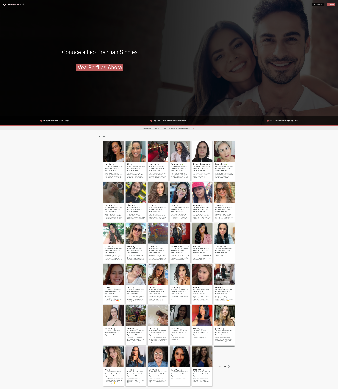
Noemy (196, 328)
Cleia (129, 287)
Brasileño (172, 128)
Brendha (131, 328)
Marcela (219, 164)
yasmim (108, 328)
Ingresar (331, 4)
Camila (174, 287)
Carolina (175, 328)
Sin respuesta (219, 255)
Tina (173, 205)
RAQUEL (175, 370)
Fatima (196, 205)
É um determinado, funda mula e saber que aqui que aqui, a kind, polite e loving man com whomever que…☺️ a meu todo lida (114, 381)
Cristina (108, 205)
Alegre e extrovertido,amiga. (178, 378)
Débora (196, 246)
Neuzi (151, 246)
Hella (129, 370)
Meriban (197, 370)
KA (106, 370)
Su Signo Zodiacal (184, 128)
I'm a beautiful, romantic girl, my (201, 338)
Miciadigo (131, 246)
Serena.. (175, 164)
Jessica (108, 287)
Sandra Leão (221, 246)
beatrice (197, 287)
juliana (218, 328)
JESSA (152, 328)
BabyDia (153, 370)
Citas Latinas (147, 128)
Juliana (152, 287)
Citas (164, 128)
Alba (151, 205)
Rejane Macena (200, 164)
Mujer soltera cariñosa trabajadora (177, 338)
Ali (128, 164)
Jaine (218, 205)
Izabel (107, 246)
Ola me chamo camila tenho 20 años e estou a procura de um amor (179, 298)
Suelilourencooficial (178, 246)
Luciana (152, 164)
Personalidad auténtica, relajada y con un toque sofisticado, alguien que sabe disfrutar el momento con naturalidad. (158, 298)
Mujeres (156, 128)
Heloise (108, 164)
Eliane (130, 205)
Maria (218, 287)
